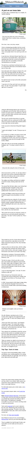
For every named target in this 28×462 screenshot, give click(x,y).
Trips (10, 6)
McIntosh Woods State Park (11, 395)
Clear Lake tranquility (14, 415)
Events (17, 6)
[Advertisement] (12, 99)
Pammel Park (4, 419)
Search (24, 6)
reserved (10, 406)
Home (3, 6)
